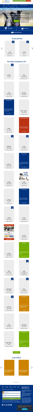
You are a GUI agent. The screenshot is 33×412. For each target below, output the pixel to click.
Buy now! (24, 310)
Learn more (24, 345)
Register (16, 20)
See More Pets (16, 352)
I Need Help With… (15, 5)
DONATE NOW (9, 239)
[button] (15, 1)
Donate (8, 5)
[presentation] (2, 48)
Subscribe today (24, 256)
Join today (24, 131)
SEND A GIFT (9, 113)
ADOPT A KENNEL (24, 167)
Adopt (4, 5)
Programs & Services (23, 5)
